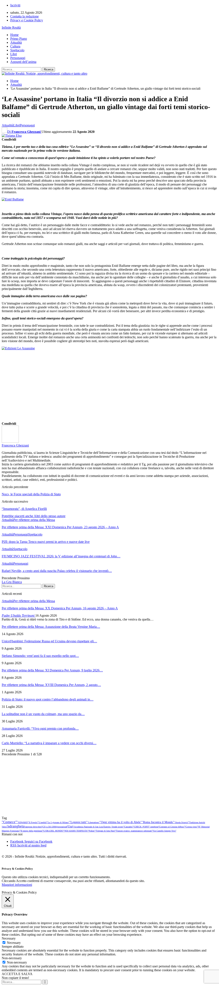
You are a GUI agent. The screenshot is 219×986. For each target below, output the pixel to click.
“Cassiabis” (128, 827)
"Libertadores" (93, 822)
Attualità (16, 42)
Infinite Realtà (11, 27)
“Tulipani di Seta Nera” (105, 831)
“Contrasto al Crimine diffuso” (171, 827)
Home (14, 35)
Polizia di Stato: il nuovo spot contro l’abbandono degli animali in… (47, 699)
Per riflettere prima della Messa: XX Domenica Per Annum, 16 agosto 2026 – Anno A (60, 608)
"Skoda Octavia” (181, 822)
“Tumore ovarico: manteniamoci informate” (133, 831)
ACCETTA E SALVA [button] (17, 974)
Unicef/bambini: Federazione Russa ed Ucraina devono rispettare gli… (49, 641)
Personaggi (17, 58)
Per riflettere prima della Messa (34, 520)
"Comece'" (10, 822)
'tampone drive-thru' (33, 827)
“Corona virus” (191, 827)
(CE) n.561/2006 (49, 827)
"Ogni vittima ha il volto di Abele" (121, 822)
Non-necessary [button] (12, 958)
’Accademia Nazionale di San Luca (88, 827)
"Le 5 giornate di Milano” (58, 822)
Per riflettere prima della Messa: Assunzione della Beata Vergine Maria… (51, 626)
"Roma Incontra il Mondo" (158, 822)
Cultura (15, 46)
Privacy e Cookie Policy (26, 20)
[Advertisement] (109, 391)
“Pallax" (91, 831)
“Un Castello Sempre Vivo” (164, 831)
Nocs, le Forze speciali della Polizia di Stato (31, 494)
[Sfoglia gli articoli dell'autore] (10, 441)
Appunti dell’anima (23, 62)
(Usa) (70, 826)
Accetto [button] (21, 881)
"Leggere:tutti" (78, 822)
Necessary (14, 942)
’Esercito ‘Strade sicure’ (113, 827)
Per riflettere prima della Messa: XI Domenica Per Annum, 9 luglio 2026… (52, 670)
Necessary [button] (9, 938)
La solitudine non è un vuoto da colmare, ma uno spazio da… (43, 714)
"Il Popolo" (33, 822)
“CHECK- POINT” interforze (145, 827)
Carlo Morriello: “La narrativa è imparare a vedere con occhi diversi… (49, 743)
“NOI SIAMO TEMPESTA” (76, 831)
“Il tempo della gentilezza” (31, 831)
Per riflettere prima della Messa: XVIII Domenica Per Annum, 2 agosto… (51, 685)
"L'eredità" (42, 822)
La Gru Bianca (12, 582)
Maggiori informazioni (17, 885)
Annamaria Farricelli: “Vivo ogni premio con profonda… (40, 728)
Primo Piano (18, 38)
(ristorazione (61, 827)
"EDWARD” (23, 822)
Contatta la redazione (24, 16)
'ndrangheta (16, 826)
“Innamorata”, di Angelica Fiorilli (24, 509)
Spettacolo (17, 50)
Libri (13, 54)
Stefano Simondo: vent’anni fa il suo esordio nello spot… (40, 656)
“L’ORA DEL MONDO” (53, 831)
